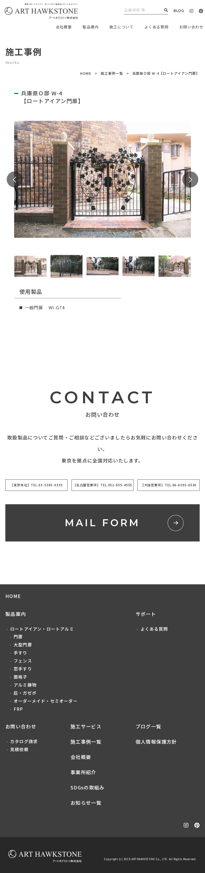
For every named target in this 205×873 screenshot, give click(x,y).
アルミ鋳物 (25, 685)
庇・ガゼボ (25, 693)
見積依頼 (19, 749)
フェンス (23, 660)
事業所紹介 (83, 772)
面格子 (20, 676)
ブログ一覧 (148, 726)
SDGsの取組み (87, 787)
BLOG (179, 10)
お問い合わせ (20, 726)
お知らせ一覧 (85, 802)
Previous (15, 179)
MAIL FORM (102, 523)
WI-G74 (57, 307)
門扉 (18, 636)
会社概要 (80, 756)
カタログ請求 (24, 741)
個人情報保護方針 (156, 741)
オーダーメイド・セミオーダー (46, 701)
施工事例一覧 (112, 73)
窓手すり (23, 668)
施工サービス (85, 726)
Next (190, 179)
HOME (85, 73)
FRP (18, 709)
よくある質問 (156, 26)
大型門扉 (23, 644)
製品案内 (90, 26)
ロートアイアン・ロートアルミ (42, 629)
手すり (20, 652)
